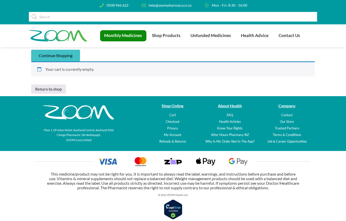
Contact (287, 115)
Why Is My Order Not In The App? (230, 141)
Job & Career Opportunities (287, 141)
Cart (172, 115)
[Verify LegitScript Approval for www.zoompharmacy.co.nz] (173, 217)
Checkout (173, 122)
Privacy (172, 128)
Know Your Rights (230, 128)
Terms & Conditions (287, 135)
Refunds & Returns (172, 141)
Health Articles (230, 122)
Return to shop (48, 89)
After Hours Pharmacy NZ (230, 135)
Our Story (287, 122)
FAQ (230, 115)
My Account (172, 135)
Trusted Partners (287, 128)
